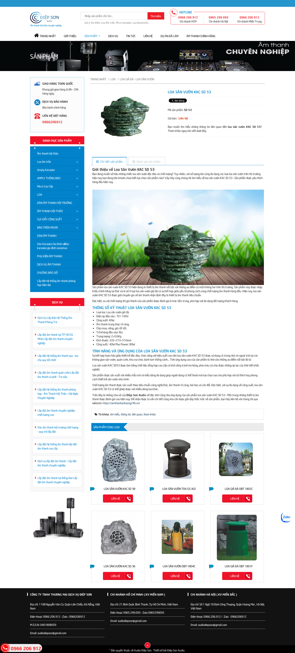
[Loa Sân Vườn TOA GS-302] (177, 459)
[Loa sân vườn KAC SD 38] (118, 459)
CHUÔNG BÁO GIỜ (47, 272)
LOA (39, 194)
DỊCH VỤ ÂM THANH (49, 264)
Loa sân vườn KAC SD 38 (119, 488)
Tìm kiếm (156, 16)
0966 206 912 (188, 17)
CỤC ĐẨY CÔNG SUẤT (49, 219)
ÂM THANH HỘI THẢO (50, 211)
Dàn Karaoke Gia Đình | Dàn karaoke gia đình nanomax (53, 246)
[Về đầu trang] (147, 645)
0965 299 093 (218, 17)
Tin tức (130, 36)
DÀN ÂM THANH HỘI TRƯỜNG (54, 202)
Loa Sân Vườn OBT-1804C (179, 566)
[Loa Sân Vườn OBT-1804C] (177, 537)
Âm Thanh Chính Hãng (200, 36)
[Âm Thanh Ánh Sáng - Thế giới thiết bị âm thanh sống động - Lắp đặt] (46, 19)
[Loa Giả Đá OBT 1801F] (237, 537)
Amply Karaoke (46, 170)
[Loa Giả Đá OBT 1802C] (237, 459)
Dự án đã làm (169, 36)
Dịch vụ (113, 36)
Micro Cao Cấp (45, 186)
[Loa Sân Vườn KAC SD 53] (125, 152)
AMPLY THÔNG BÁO (48, 178)
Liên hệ (148, 36)
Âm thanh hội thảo (47, 153)
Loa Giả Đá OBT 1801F (239, 566)
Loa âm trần (44, 161)
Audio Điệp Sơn (142, 650)
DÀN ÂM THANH (46, 235)
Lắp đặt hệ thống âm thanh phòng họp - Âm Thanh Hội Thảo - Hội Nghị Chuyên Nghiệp (58, 393)
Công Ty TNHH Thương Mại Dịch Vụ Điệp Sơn (61, 594)
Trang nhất (48, 36)
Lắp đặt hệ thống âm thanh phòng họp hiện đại (56, 283)
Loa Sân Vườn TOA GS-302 (179, 488)
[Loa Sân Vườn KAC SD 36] (118, 537)
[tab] (109, 161)
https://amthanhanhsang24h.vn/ (121, 403)
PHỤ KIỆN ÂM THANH (49, 256)
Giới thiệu (70, 36)
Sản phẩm (90, 36)
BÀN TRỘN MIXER (47, 227)
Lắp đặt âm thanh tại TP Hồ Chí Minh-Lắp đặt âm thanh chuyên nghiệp (55, 339)
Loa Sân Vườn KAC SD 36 (119, 566)
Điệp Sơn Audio (175, 650)
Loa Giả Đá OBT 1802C (239, 488)
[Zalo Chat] (286, 517)
